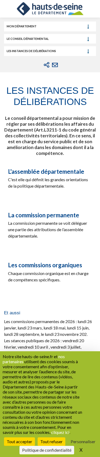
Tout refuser (51, 441)
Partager (46, 64)
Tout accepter (19, 441)
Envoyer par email (54, 64)
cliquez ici (60, 432)
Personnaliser (83, 441)
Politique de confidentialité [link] (46, 449)
